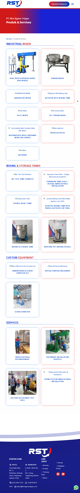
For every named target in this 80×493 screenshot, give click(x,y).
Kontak (60, 463)
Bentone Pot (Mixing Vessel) (57, 247)
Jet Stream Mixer (57, 115)
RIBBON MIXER (57, 78)
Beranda (9, 39)
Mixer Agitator (57, 133)
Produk (45, 469)
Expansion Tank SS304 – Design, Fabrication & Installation (57, 184)
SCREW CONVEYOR (22, 312)
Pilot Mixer (22, 115)
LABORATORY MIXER (22, 98)
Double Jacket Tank (22, 203)
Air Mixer (22, 155)
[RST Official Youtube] (63, 474)
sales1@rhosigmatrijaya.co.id (26, 486)
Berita (45, 478)
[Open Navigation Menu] (72, 4)
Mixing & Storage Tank (22, 247)
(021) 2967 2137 (17, 483)
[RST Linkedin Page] (58, 474)
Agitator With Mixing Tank (57, 98)
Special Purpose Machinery (57, 271)
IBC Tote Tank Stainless (22, 179)
